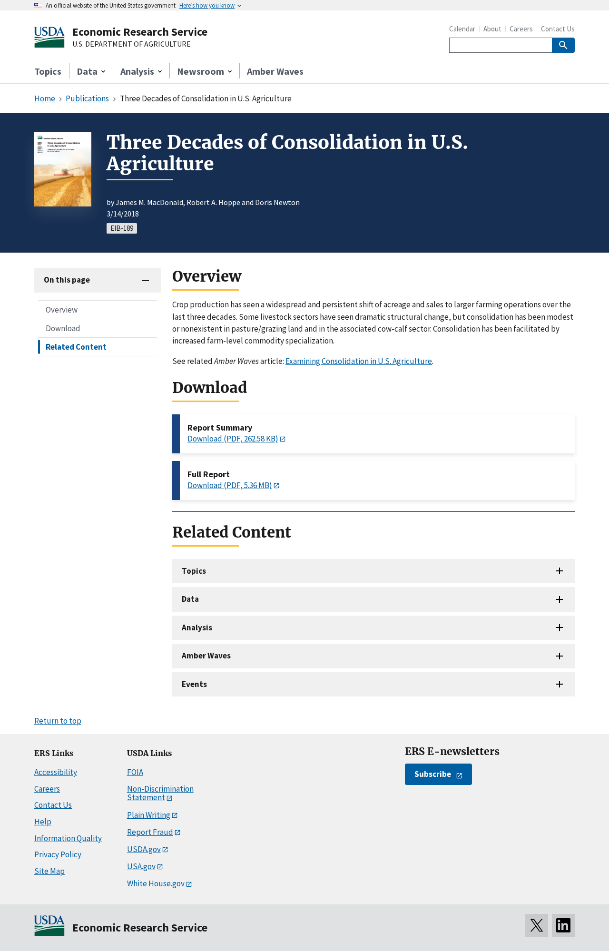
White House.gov (156, 883)
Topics (47, 71)
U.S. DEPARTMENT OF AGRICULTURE (131, 44)
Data (190, 599)
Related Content (76, 346)
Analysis (197, 627)
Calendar (462, 29)
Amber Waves (275, 71)
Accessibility (55, 772)
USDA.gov (144, 849)
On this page (67, 280)
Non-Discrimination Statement (160, 793)
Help (42, 821)
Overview (62, 309)
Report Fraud (150, 832)
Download (63, 328)
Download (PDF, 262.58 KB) (232, 438)
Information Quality (68, 838)
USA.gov (141, 866)
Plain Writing (148, 815)
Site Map (49, 871)
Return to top (57, 721)
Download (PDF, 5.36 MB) (229, 485)
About (492, 29)
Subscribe (432, 774)
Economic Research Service (139, 32)
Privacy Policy (57, 854)
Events (194, 684)
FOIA (135, 772)
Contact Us (558, 29)
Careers (521, 29)
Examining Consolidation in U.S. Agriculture (358, 361)
